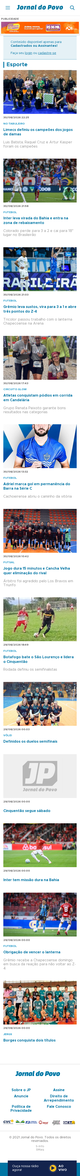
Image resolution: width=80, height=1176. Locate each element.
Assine (59, 1090)
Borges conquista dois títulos (29, 1040)
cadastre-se (47, 53)
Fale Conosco (59, 1106)
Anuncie (21, 1096)
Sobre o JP (21, 1090)
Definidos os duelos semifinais (30, 741)
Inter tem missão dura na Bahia (31, 880)
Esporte (17, 64)
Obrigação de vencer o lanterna (31, 952)
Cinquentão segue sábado (26, 811)
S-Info (40, 1146)
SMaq (40, 1149)
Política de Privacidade (21, 1108)
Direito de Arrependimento (59, 1098)
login (28, 53)
